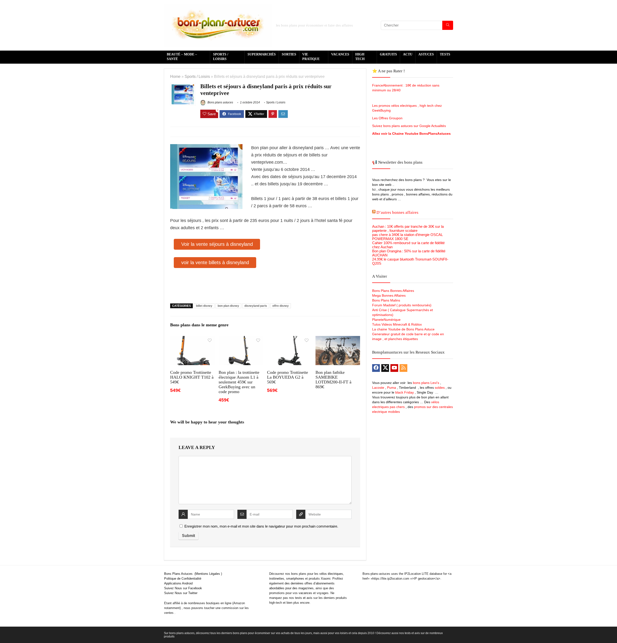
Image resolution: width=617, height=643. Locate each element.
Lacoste (378, 387)
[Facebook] (376, 368)
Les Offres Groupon (387, 118)
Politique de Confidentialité (182, 578)
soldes (440, 387)
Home (175, 76)
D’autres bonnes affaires (397, 212)
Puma (391, 387)
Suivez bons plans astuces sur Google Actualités (409, 126)
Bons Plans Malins (386, 300)
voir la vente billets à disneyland (215, 262)
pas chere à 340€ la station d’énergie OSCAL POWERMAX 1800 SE (407, 237)
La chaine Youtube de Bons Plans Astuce (403, 329)
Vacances (340, 54)
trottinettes (276, 578)
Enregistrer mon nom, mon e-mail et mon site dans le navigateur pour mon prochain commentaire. (261, 526)
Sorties (289, 54)
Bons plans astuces (220, 102)
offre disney (280, 306)
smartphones (295, 578)
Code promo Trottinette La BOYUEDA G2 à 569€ (287, 377)
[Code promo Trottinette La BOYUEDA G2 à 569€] (289, 339)
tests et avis (303, 598)
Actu (407, 54)
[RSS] (403, 368)
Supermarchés (262, 54)
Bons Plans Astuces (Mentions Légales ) (193, 574)
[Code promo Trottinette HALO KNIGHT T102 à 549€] (192, 339)
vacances (305, 593)
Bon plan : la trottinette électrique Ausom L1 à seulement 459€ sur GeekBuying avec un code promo (239, 382)
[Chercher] (447, 25)
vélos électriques (331, 574)
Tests (445, 54)
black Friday (404, 392)
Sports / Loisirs (220, 57)
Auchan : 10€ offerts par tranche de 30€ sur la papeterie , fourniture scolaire (408, 228)
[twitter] (385, 368)
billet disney (204, 306)
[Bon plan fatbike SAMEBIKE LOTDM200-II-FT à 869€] (337, 339)
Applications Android (178, 583)
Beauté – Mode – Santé (182, 57)
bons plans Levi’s (426, 383)
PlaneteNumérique (386, 320)
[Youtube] (394, 368)
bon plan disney (228, 306)
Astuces (426, 54)
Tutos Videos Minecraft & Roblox (397, 324)
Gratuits (388, 54)
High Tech (360, 57)
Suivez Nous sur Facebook (183, 588)
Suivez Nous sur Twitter (180, 593)
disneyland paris (255, 306)
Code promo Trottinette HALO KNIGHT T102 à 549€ (192, 377)
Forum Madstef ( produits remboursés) (401, 305)
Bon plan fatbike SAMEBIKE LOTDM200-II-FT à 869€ (333, 379)
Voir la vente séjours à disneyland (217, 244)
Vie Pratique (311, 57)
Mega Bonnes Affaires (389, 295)
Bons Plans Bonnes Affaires (393, 291)
